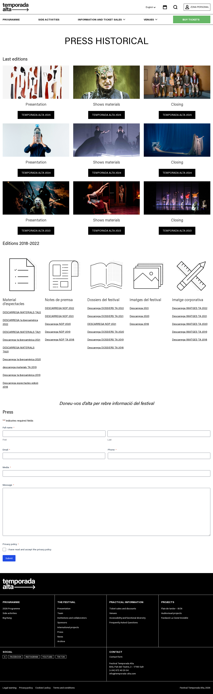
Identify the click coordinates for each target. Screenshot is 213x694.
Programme (11, 19)
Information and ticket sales (100, 19)
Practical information (126, 602)
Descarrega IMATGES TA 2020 (190, 324)
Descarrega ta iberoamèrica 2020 (22, 359)
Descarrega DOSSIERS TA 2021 (105, 316)
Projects (167, 602)
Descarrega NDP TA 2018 (59, 340)
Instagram (32, 657)
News (60, 636)
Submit (9, 558)
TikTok (61, 657)
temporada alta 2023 (35, 231)
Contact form (115, 657)
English (150, 7)
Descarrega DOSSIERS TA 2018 (105, 347)
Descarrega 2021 (139, 308)
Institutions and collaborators (72, 618)
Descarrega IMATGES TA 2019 (189, 332)
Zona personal (200, 7)
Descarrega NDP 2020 (58, 324)
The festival (66, 602)
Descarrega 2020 (139, 316)
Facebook (15, 657)
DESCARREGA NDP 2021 (59, 316)
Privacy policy (26, 688)
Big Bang (7, 618)
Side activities (48, 19)
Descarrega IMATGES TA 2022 (189, 308)
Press (60, 632)
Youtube (47, 657)
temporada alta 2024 (36, 173)
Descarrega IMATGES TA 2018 (189, 340)
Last (109, 439)
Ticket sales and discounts (122, 608)
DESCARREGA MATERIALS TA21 (22, 332)
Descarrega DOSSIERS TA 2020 (105, 332)
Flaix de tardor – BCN (171, 608)
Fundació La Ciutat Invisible (174, 618)
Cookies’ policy (42, 688)
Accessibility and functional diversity (127, 618)
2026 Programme (11, 608)
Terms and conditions (64, 688)
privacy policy (44, 549)
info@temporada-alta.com (122, 673)
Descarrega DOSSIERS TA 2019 (105, 340)
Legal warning (9, 688)
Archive (61, 641)
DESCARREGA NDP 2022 (59, 308)
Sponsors (62, 622)
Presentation (63, 608)
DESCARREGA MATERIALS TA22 (22, 312)
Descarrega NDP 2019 (57, 332)
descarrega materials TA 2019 (20, 367)
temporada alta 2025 (36, 115)
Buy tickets (191, 19)
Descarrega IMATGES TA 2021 (189, 316)
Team (60, 613)
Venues (149, 19)
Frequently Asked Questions (123, 622)
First (5, 439)
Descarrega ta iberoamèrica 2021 (21, 340)
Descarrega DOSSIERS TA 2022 (105, 308)
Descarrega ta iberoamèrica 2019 (21, 375)
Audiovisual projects (171, 613)
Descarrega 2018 (139, 324)
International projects (68, 627)
